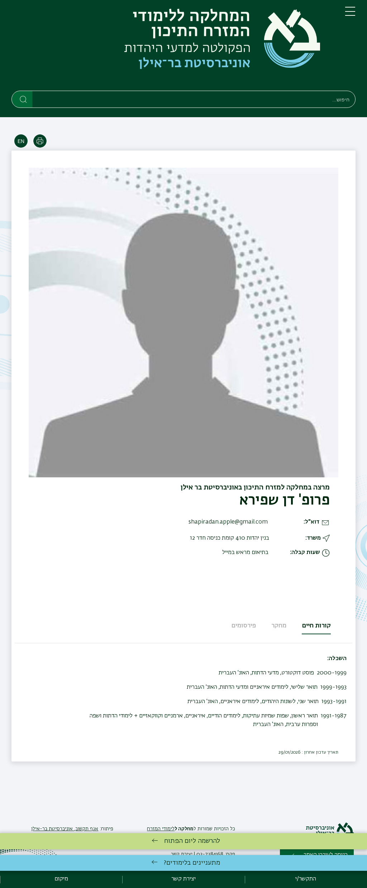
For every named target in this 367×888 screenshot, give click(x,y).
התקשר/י (305, 879)
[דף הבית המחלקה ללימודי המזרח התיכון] (172, 47)
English (21, 141)
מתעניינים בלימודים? (192, 863)
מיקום (61, 879)
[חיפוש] (22, 99)
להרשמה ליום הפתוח (192, 841)
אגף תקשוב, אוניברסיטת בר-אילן (64, 828)
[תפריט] (350, 14)
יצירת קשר (183, 879)
